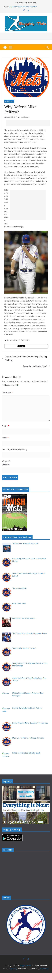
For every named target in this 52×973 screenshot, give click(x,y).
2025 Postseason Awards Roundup (23, 6)
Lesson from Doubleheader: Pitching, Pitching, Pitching (26, 358)
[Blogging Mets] (5, 47)
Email (5, 437)
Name (5, 425)
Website (5, 464)
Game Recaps (9, 101)
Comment (7, 392)
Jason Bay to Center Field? (35, 366)
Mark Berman (24, 117)
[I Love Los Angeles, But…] (25, 813)
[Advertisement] (29, 123)
